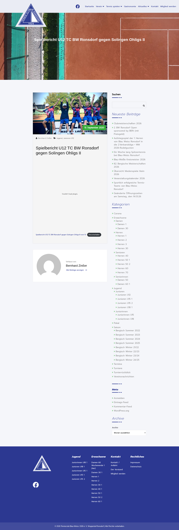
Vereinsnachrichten (124, 376)
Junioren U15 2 (125, 303)
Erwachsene (120, 217)
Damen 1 (122, 224)
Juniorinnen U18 (126, 319)
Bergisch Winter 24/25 (127, 359)
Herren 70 (123, 272)
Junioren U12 (69, 138)
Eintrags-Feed (121, 402)
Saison (117, 327)
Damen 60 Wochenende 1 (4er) (97, 465)
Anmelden (119, 398)
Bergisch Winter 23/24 (127, 355)
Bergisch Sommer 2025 (128, 343)
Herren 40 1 (96, 489)
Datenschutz (135, 466)
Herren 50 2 (124, 264)
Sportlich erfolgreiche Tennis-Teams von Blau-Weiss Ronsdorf (129, 186)
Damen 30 (123, 228)
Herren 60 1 (96, 501)
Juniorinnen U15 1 (79, 470)
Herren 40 (123, 255)
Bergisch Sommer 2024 (128, 338)
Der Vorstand (117, 469)
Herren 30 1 (96, 485)
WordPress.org (121, 410)
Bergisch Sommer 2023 (128, 334)
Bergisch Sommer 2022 (128, 330)
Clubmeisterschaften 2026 (127, 123)
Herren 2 (122, 240)
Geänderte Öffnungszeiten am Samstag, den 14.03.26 (128, 195)
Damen (119, 221)
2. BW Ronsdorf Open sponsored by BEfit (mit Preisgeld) (126, 131)
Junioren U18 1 (125, 307)
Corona (117, 213)
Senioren (120, 252)
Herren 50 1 (124, 260)
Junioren (120, 291)
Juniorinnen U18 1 (79, 462)
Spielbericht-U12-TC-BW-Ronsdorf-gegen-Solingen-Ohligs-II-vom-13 (61, 234)
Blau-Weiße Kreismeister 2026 (129, 159)
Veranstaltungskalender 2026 (129, 178)
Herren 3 (122, 244)
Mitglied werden (118, 473)
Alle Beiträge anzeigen (75, 270)
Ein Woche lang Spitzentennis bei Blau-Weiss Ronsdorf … (130, 154)
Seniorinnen (122, 276)
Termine (118, 364)
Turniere (118, 368)
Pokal (116, 323)
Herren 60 (123, 268)
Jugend (59, 138)
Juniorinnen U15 (126, 314)
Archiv (115, 427)
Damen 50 (123, 280)
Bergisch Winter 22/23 (127, 351)
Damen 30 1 (96, 472)
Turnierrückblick (122, 372)
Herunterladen (94, 234)
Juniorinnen (122, 311)
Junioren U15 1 (125, 299)
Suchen (116, 94)
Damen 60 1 (124, 284)
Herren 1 (122, 235)
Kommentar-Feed (123, 406)
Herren (119, 232)
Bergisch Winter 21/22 (127, 347)
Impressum (135, 462)
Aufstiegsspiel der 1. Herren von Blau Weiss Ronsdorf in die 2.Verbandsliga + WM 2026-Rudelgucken (128, 143)
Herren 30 (123, 248)
